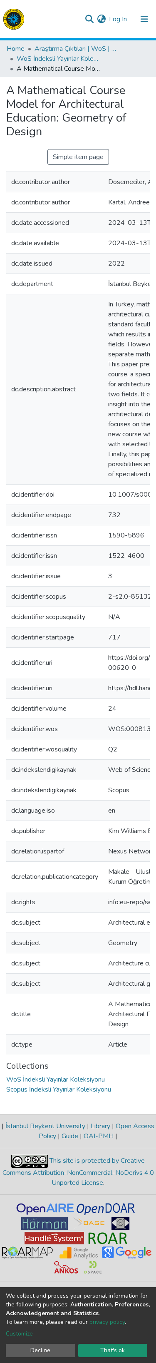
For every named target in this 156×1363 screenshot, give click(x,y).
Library (100, 1126)
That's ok (112, 1350)
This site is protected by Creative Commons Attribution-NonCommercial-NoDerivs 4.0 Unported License (78, 1171)
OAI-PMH (98, 1136)
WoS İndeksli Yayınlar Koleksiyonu (58, 58)
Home (16, 48)
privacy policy (107, 1322)
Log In (118, 19)
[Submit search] (89, 19)
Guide (70, 1136)
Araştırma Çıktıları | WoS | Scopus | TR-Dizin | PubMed (76, 48)
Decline (40, 1350)
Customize (19, 1334)
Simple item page (78, 157)
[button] (101, 19)
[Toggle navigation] (144, 19)
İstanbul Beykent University (45, 1126)
